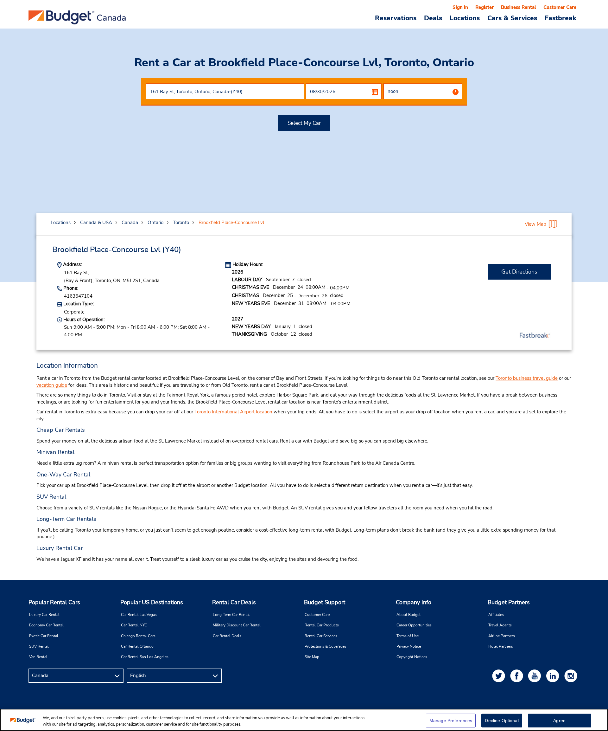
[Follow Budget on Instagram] (572, 676)
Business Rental (518, 7)
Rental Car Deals (234, 602)
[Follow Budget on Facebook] (517, 676)
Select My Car (304, 123)
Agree (559, 720)
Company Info (413, 602)
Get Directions (519, 271)
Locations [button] (465, 17)
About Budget (408, 614)
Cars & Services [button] (512, 17)
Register (484, 7)
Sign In (460, 7)
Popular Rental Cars (54, 602)
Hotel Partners (500, 646)
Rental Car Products (322, 625)
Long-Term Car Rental (231, 614)
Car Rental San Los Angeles (144, 656)
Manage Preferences (450, 720)
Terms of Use (407, 635)
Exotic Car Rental (43, 635)
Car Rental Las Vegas (139, 614)
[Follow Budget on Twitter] (499, 676)
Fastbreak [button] (560, 17)
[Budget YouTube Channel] (535, 676)
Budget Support (324, 602)
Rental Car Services (321, 635)
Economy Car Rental (46, 625)
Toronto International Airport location (233, 412)
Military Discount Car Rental (237, 625)
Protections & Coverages (325, 646)
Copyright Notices (411, 656)
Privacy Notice (408, 646)
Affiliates (496, 614)
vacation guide (51, 385)
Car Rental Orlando (137, 646)
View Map (535, 224)
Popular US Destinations (151, 602)
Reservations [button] (395, 17)
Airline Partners (501, 635)
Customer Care (559, 7)
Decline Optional (501, 720)
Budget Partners (509, 602)
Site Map (312, 656)
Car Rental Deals (227, 635)
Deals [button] (433, 17)
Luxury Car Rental (44, 614)
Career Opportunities (414, 625)
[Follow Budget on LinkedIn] (553, 676)
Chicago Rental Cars (138, 635)
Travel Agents (500, 625)
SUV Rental (39, 646)
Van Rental (38, 656)
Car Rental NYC (134, 625)
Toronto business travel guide (527, 378)
